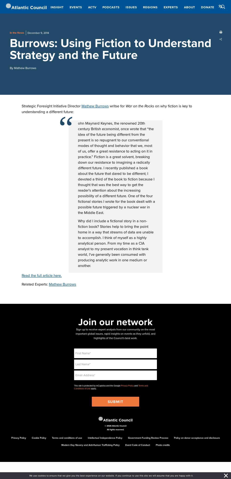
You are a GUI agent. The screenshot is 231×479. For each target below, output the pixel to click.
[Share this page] (220, 39)
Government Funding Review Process (148, 438)
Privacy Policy (127, 386)
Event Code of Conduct (137, 445)
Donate (207, 7)
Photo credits (163, 445)
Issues (131, 7)
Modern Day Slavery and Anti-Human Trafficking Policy (90, 445)
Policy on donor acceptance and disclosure (197, 438)
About (189, 7)
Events (76, 7)
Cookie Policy (39, 438)
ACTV (92, 7)
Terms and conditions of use (67, 438)
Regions (150, 7)
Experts (171, 7)
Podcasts (111, 7)
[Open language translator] (221, 7)
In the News (17, 33)
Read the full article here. (42, 275)
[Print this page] (220, 32)
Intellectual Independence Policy (105, 438)
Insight (57, 7)
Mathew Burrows (95, 105)
